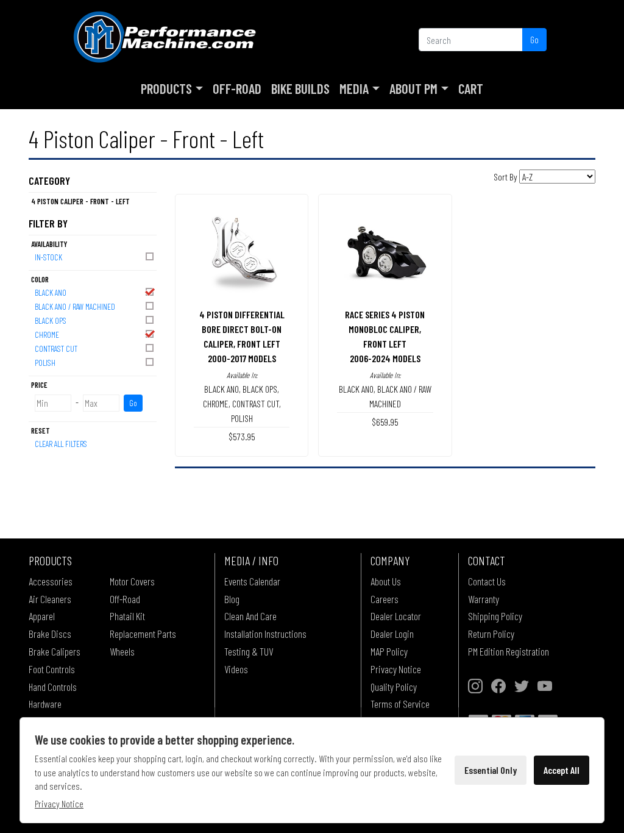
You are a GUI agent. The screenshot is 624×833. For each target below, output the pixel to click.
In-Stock (48, 257)
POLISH (45, 362)
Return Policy (491, 633)
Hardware (45, 704)
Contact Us (487, 581)
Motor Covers (132, 581)
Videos (236, 669)
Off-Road (237, 88)
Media (354, 88)
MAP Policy (389, 651)
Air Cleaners (50, 599)
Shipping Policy (495, 616)
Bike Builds (300, 88)
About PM (413, 88)
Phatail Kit (127, 616)
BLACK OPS (50, 320)
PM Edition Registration (508, 651)
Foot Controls (52, 669)
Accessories (51, 581)
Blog (231, 599)
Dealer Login (392, 633)
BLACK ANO (50, 292)
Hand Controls (53, 687)
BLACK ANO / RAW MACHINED (75, 306)
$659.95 (385, 421)
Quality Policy (393, 687)
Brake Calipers (54, 651)
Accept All (562, 770)
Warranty (483, 599)
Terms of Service (400, 704)
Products (166, 88)
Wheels (122, 651)
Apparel (42, 616)
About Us (385, 581)
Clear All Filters (61, 443)
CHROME (47, 334)
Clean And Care (250, 616)
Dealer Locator (395, 616)
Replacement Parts (143, 633)
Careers (384, 599)
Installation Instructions (265, 633)
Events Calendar (252, 581)
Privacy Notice (395, 669)
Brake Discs (50, 633)
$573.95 (242, 436)
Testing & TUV (248, 651)
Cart (470, 88)
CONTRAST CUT (56, 348)
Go (534, 39)
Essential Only (490, 770)
